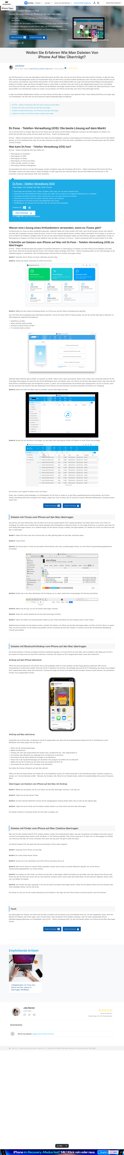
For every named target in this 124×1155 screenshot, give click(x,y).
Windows (24, 207)
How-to (15, 1048)
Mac (29, 207)
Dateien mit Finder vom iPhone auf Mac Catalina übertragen (32, 113)
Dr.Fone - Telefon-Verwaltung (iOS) (34, 183)
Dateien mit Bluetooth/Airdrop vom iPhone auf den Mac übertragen (35, 110)
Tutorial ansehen (15, 43)
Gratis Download (16, 37)
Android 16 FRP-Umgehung (82, 3)
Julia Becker (19, 66)
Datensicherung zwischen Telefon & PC (41, 68)
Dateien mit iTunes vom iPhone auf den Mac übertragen (31, 108)
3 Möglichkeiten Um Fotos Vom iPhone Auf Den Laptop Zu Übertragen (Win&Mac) (23, 987)
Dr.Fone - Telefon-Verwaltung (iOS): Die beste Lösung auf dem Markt (35, 105)
